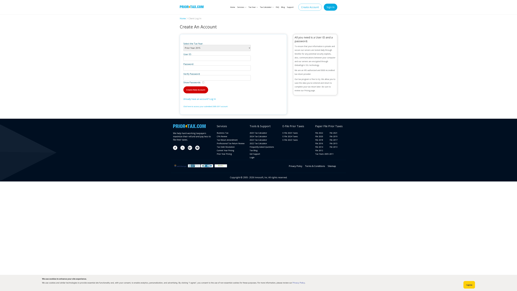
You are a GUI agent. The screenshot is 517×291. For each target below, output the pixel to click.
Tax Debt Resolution (226, 147)
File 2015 (333, 143)
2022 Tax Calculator (258, 143)
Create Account (310, 7)
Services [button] (240, 7)
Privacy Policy (295, 166)
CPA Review (222, 136)
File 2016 (319, 143)
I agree (469, 285)
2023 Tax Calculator (258, 140)
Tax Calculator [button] (266, 7)
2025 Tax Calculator (258, 133)
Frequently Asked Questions (262, 147)
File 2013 (333, 147)
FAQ (277, 7)
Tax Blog (253, 150)
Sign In (330, 7)
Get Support (255, 154)
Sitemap (332, 166)
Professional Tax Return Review (230, 143)
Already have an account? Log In (199, 99)
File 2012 (319, 150)
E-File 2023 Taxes (290, 140)
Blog (283, 7)
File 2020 (319, 136)
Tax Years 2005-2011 (324, 154)
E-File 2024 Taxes (290, 136)
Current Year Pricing (225, 150)
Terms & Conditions (315, 166)
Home (232, 7)
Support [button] (290, 7)
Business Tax (222, 133)
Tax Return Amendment (227, 140)
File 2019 (333, 136)
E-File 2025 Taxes (290, 133)
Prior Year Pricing (224, 154)
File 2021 (333, 133)
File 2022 (319, 133)
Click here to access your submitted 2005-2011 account (205, 106)
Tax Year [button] (252, 7)
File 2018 (319, 140)
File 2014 (319, 147)
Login (252, 157)
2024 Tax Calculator (258, 136)
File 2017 (333, 140)
